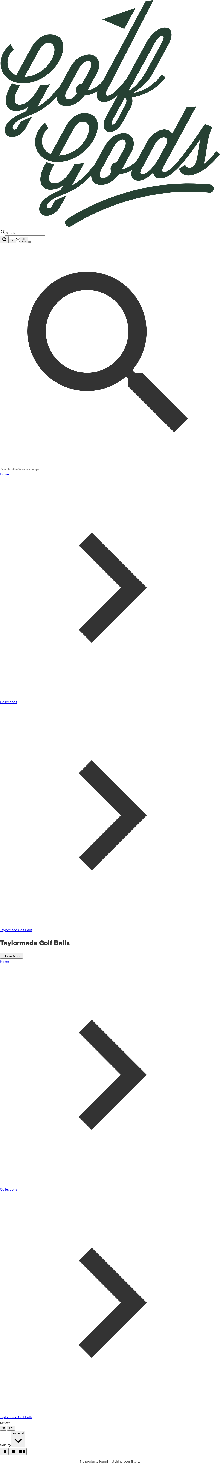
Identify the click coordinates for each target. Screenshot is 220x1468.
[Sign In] (18, 241)
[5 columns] (22, 1451)
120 (11, 1428)
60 (3, 1428)
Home (4, 474)
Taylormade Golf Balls (16, 930)
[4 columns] (13, 1451)
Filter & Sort (13, 956)
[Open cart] (24, 240)
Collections (8, 702)
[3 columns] (4, 1451)
